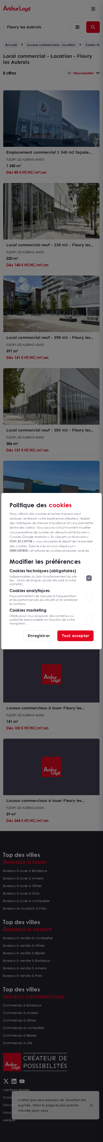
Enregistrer (39, 635)
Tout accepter (75, 635)
